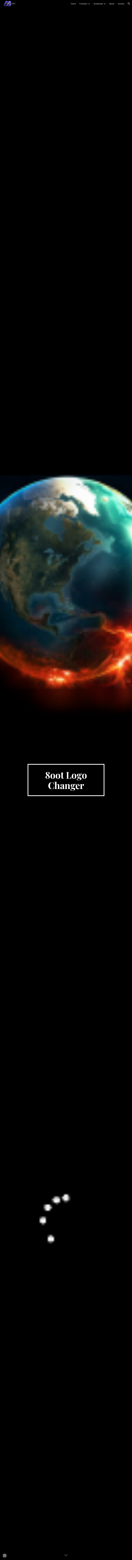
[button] (129, 4)
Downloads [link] (98, 3)
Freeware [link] (83, 3)
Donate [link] (121, 3)
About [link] (111, 3)
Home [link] (73, 3)
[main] (66, 780)
